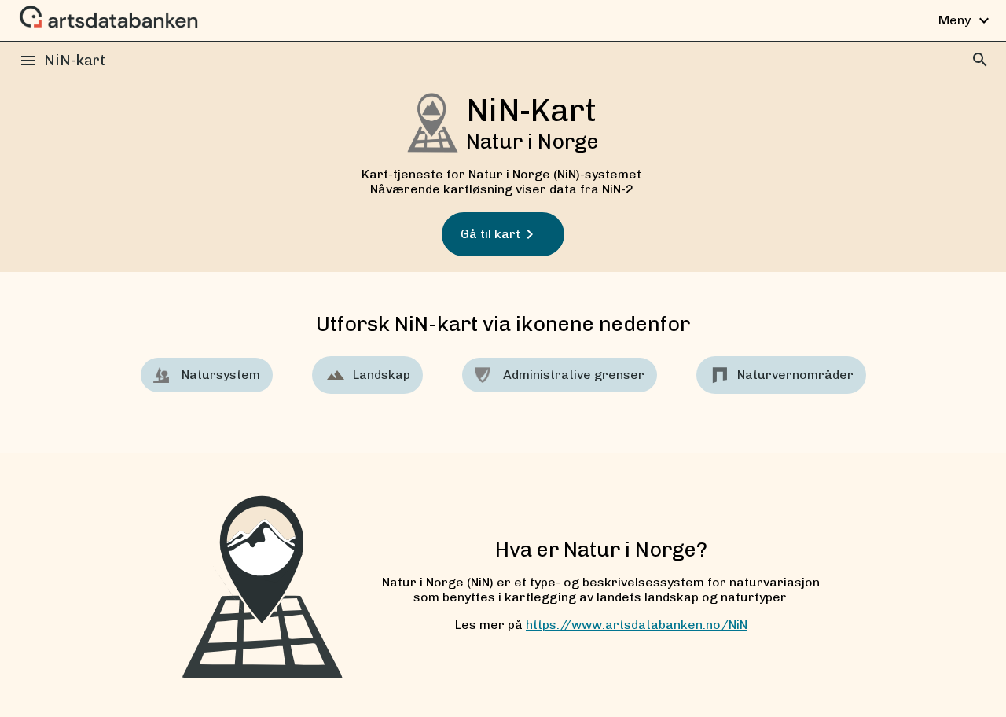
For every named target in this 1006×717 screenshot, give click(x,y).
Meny (965, 20)
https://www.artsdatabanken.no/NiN (636, 624)
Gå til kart (490, 233)
